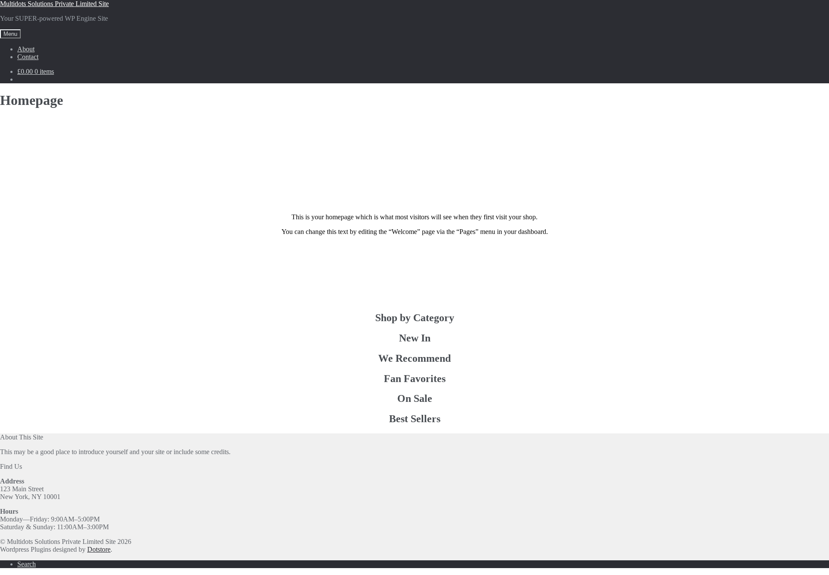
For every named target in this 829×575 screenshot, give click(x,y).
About (26, 49)
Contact (27, 56)
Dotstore (99, 549)
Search (26, 564)
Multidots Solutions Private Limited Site (54, 3)
